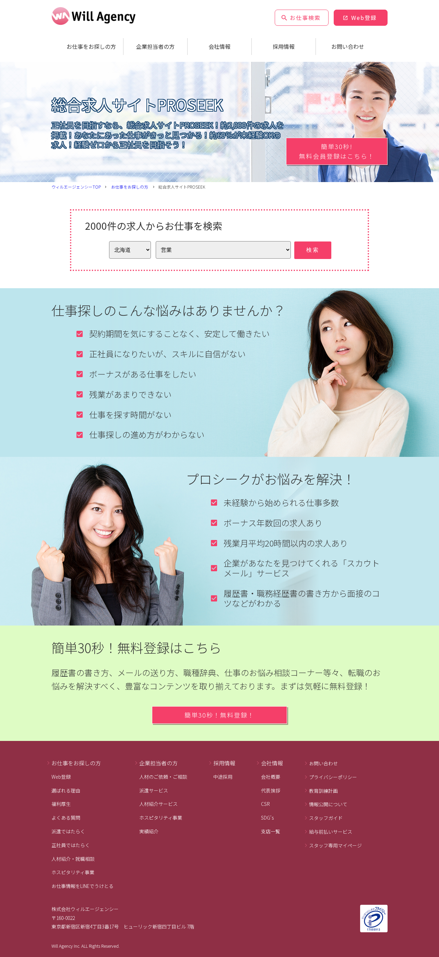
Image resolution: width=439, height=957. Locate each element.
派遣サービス (153, 790)
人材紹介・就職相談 (73, 858)
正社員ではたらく (70, 845)
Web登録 (364, 17)
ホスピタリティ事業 (72, 872)
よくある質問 (65, 817)
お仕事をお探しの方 (91, 46)
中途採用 (223, 776)
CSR (265, 803)
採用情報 (284, 46)
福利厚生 (61, 803)
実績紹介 (148, 831)
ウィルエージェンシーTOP (76, 187)
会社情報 (219, 46)
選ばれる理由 (65, 790)
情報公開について (328, 804)
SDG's (267, 817)
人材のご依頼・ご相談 (163, 776)
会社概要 (270, 776)
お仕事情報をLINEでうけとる (82, 885)
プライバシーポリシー (333, 777)
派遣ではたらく (68, 831)
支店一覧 (270, 831)
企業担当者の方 (155, 46)
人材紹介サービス (158, 803)
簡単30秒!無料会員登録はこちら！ (337, 151)
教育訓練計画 (323, 790)
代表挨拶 (270, 790)
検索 (312, 250)
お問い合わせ (347, 46)
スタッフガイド (326, 817)
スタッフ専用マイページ (335, 845)
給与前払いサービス (330, 831)
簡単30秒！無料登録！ (219, 714)
